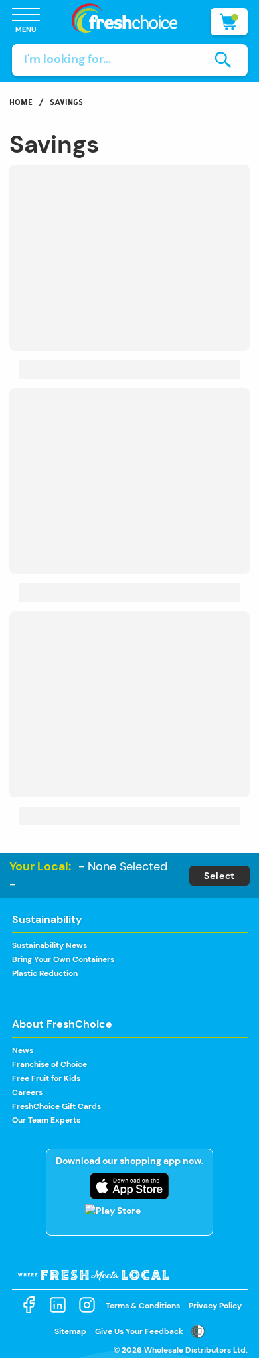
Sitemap (70, 1331)
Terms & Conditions (143, 1306)
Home (21, 101)
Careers (27, 1092)
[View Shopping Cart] (229, 22)
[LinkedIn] (57, 1305)
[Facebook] (28, 1305)
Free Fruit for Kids (46, 1078)
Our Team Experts (46, 1120)
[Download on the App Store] (129, 1186)
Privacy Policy (215, 1306)
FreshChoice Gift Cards (56, 1106)
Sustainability (47, 919)
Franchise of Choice (49, 1064)
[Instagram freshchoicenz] (87, 1305)
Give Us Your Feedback (139, 1331)
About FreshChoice (62, 1024)
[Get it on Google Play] (129, 1217)
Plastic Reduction (45, 973)
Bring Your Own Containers (63, 959)
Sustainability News (49, 945)
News (22, 1050)
